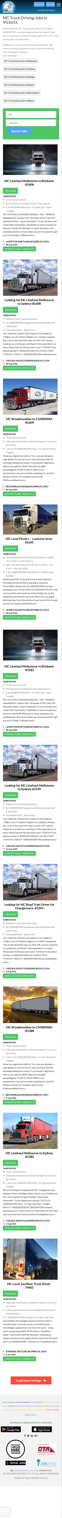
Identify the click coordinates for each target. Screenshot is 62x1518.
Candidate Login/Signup (46, 10)
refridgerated (49, 1402)
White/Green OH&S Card (48, 1406)
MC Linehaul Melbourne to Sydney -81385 (29, 1154)
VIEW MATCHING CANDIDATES (19, 249)
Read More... (31, 1414)
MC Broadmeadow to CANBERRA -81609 (29, 420)
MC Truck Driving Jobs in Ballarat (19, 85)
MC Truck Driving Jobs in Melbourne (20, 61)
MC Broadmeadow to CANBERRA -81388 (29, 1029)
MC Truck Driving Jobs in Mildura (19, 100)
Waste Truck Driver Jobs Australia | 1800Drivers (24, 1410)
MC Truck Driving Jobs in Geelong (19, 69)
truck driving (9, 1402)
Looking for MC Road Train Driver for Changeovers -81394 (29, 906)
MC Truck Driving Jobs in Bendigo (19, 77)
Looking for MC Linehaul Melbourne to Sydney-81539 (29, 787)
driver (11, 1406)
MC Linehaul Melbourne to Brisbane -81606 (29, 182)
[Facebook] (25, 1435)
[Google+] (36, 1435)
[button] (39, 4)
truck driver (36, 1402)
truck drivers (22, 1402)
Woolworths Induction (25, 1406)
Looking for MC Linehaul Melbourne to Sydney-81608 (29, 301)
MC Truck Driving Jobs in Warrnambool (21, 93)
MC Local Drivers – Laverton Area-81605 (29, 540)
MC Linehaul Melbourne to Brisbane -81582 (29, 668)
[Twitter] (28, 1435)
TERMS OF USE (21, 1478)
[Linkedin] (32, 1435)
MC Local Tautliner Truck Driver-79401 (29, 1285)
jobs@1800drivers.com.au (24, 1470)
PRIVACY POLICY (39, 1478)
